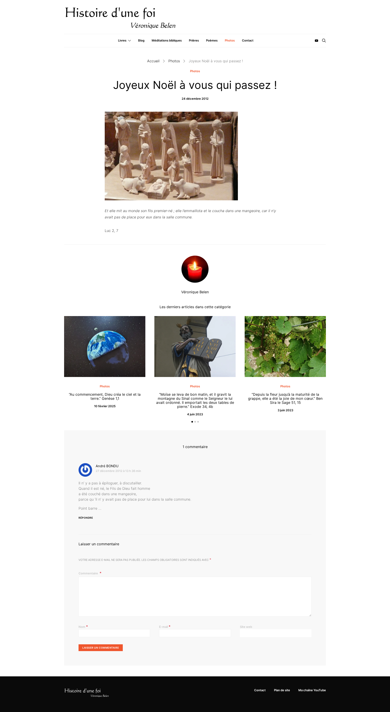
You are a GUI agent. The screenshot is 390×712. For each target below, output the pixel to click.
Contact (247, 40)
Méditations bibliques (167, 40)
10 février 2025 (105, 406)
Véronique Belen (195, 292)
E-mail (165, 626)
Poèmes (212, 40)
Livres (122, 40)
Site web (246, 627)
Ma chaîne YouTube (312, 690)
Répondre (86, 517)
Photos (230, 40)
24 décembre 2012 (195, 98)
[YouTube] (316, 40)
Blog (141, 40)
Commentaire (89, 573)
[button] (192, 421)
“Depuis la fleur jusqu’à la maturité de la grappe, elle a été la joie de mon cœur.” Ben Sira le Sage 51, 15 (285, 398)
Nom (83, 626)
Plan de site (282, 690)
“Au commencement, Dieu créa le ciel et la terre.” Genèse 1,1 (105, 396)
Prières (194, 40)
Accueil (153, 61)
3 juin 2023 (285, 410)
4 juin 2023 (195, 414)
